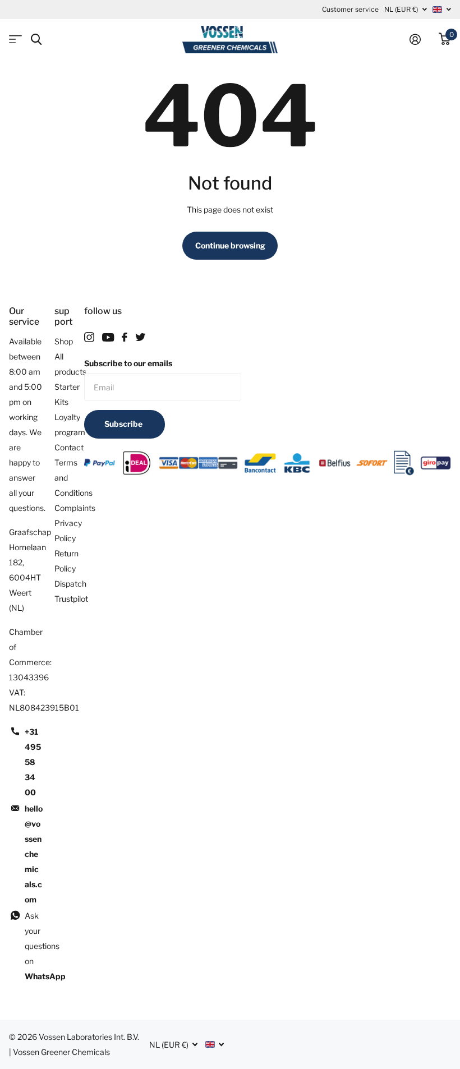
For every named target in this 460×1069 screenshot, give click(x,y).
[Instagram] (89, 337)
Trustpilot (71, 598)
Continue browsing (230, 245)
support (63, 316)
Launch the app (15, 39)
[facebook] (124, 337)
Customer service (350, 9)
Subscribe (124, 423)
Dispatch (70, 583)
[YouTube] (108, 337)
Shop (63, 341)
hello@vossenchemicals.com (34, 854)
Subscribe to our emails (128, 363)
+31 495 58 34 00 (33, 762)
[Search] (36, 39)
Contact (69, 447)
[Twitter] (140, 337)
